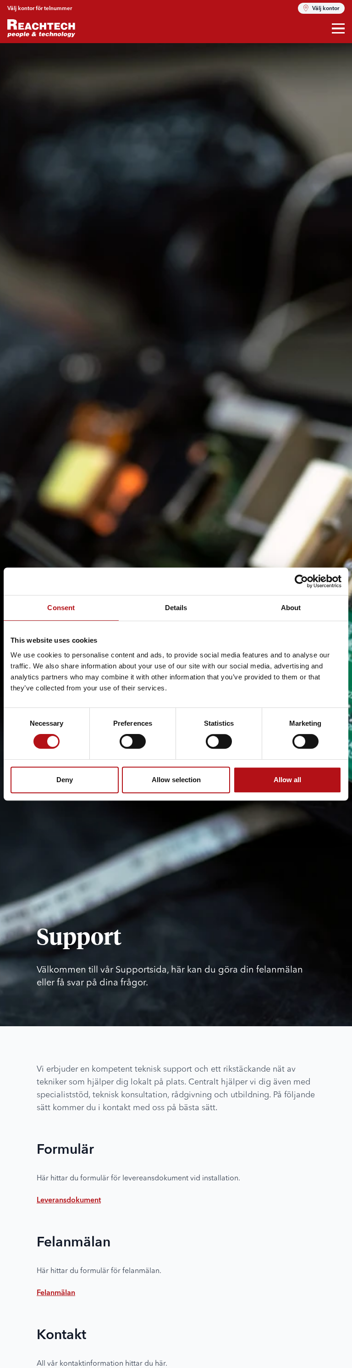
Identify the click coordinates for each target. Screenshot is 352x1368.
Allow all (287, 780)
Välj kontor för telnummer (39, 8)
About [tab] (291, 608)
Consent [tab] (61, 608)
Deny (64, 780)
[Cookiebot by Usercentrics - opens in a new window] (301, 581)
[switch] (133, 741)
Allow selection (176, 780)
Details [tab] (176, 608)
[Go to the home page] (41, 28)
